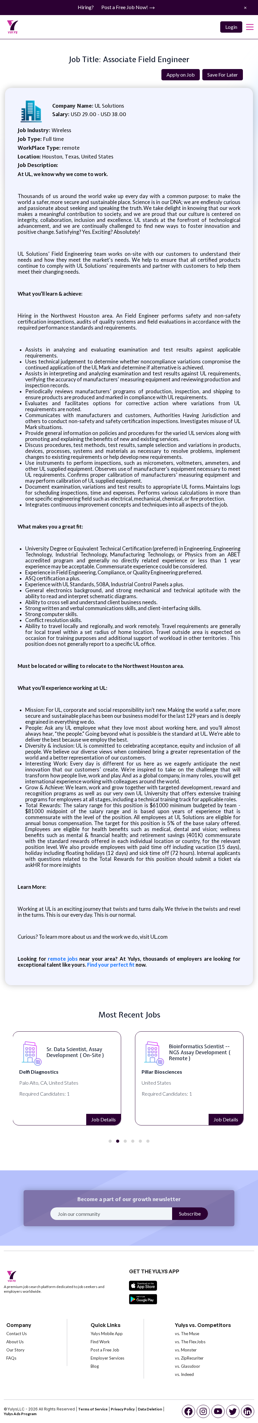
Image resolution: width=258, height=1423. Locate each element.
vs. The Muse (187, 1333)
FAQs (11, 1358)
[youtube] (218, 1411)
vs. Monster (186, 1349)
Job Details (103, 1119)
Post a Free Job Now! (125, 7)
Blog (95, 1366)
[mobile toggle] (250, 27)
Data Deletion (150, 1409)
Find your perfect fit (111, 965)
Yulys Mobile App (107, 1333)
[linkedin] (247, 1411)
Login (231, 27)
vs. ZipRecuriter (189, 1358)
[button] (110, 1141)
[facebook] (188, 1411)
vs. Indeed (184, 1374)
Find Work (100, 1341)
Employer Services (107, 1358)
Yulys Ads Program (20, 1413)
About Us (15, 1341)
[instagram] (203, 1411)
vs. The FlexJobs (190, 1341)
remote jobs (63, 959)
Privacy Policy (123, 1409)
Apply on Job (180, 75)
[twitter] (232, 1411)
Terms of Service (93, 1409)
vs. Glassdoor (187, 1366)
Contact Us (16, 1333)
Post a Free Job (105, 1349)
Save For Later (222, 75)
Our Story (15, 1349)
